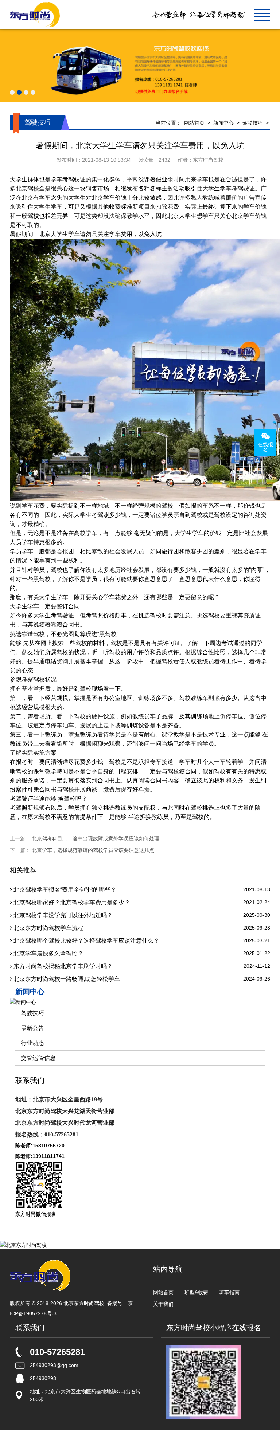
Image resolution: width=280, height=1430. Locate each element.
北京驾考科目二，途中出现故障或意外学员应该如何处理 (95, 838)
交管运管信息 (38, 1058)
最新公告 (32, 1028)
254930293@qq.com (54, 1365)
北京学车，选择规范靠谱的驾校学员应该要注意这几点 (93, 850)
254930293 (43, 1378)
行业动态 (32, 1043)
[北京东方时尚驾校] (35, 14)
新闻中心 (223, 123)
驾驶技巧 (252, 123)
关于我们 (163, 1304)
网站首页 (194, 123)
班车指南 (229, 1292)
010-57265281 (57, 1352)
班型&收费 (196, 1292)
